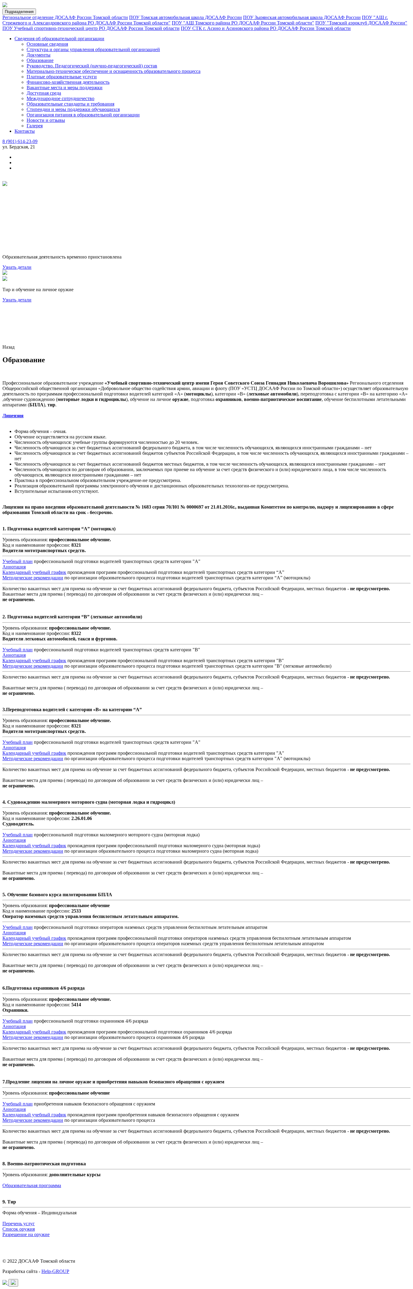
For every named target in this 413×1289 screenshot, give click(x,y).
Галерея (35, 125)
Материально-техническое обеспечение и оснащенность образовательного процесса (113, 71)
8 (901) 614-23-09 (19, 141)
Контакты (25, 131)
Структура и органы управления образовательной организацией (93, 49)
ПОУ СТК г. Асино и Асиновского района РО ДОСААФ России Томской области (266, 28)
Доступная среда (44, 93)
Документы (38, 54)
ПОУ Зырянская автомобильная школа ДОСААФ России (302, 17)
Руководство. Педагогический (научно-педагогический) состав (92, 65)
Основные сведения (47, 44)
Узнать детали (16, 267)
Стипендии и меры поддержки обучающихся (73, 109)
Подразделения (19, 11)
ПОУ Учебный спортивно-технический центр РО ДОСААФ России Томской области (91, 28)
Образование (40, 60)
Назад (8, 347)
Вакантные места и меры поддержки (64, 87)
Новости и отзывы (46, 120)
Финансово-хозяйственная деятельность (68, 82)
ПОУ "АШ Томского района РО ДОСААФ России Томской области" (243, 22)
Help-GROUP (55, 1271)
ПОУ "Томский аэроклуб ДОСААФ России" (361, 22)
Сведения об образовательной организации (59, 38)
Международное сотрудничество (60, 98)
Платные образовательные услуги (62, 76)
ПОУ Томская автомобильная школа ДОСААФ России (185, 17)
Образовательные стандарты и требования (70, 103)
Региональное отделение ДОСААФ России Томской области (65, 17)
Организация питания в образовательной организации (83, 114)
